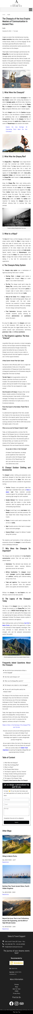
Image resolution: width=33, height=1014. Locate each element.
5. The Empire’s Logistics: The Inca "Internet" (14, 771)
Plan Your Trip (16, 1012)
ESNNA (16, 991)
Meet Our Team (16, 989)
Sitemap (16, 984)
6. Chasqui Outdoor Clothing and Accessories (14, 774)
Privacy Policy (16, 993)
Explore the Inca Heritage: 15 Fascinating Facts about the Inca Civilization (16, 129)
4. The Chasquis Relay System (10, 769)
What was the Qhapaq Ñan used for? (14, 681)
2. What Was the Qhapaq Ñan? (11, 765)
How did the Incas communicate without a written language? (14, 671)
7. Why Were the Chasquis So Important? (13, 776)
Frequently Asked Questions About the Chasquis (15, 780)
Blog (9, 14)
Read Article (5, 862)
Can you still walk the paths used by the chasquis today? (14, 690)
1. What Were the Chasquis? (10, 763)
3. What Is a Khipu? (8, 767)
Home (3, 14)
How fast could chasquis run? (12, 677)
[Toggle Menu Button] (16, 10)
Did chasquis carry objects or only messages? (16, 685)
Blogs (16, 987)
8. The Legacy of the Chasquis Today (12, 778)
